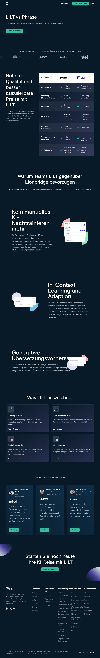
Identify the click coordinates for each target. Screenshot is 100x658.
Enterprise (48, 596)
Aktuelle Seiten (45, 654)
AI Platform (36, 593)
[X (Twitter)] (10, 608)
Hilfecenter (75, 610)
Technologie (88, 610)
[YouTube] (14, 608)
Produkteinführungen (65, 605)
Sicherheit (75, 623)
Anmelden (64, 3)
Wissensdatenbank (78, 607)
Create (34, 607)
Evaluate (35, 610)
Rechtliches (31, 651)
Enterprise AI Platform (63, 189)
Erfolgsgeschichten (78, 600)
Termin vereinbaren (14, 31)
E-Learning (62, 635)
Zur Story (14, 530)
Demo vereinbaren (80, 3)
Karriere (87, 596)
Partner (87, 603)
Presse (86, 600)
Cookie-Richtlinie (33, 654)
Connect (35, 603)
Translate (35, 596)
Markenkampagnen (65, 608)
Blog (72, 593)
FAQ (72, 630)
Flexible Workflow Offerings (42, 189)
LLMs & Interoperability (82, 189)
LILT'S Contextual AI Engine (19, 189)
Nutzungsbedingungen (61, 651)
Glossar (74, 614)
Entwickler (75, 603)
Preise (86, 607)
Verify (34, 600)
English (84, 652)
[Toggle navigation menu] (92, 3)
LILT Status (75, 627)
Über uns (87, 593)
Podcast (74, 596)
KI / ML (47, 605)
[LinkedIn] (7, 608)
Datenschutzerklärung (44, 651)
